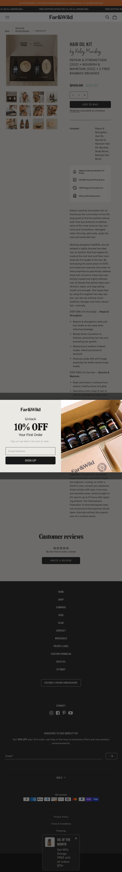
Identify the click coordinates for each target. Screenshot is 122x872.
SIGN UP (30, 460)
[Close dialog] (117, 404)
